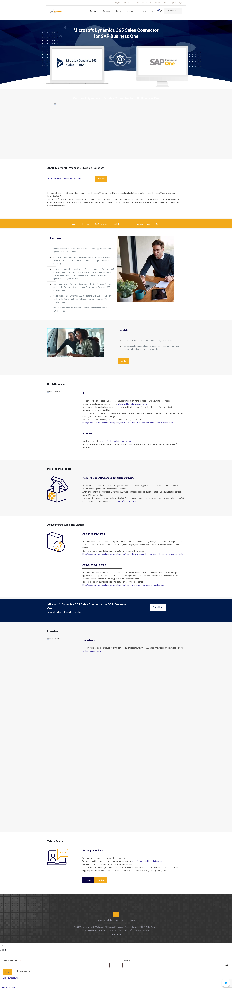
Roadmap (140, 2)
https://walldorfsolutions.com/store (132, 404)
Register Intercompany (124, 2)
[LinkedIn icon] (120, 934)
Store (157, 2)
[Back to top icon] (116, 914)
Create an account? (8, 987)
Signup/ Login (176, 2)
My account (172, 10)
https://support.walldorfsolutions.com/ (148, 861)
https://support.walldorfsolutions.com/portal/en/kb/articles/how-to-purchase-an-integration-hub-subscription (127, 422)
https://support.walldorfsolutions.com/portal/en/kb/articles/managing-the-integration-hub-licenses (123, 585)
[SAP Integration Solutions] (56, 11)
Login (7, 972)
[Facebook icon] (112, 934)
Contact (165, 2)
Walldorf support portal (126, 501)
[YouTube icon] (117, 934)
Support (149, 2)
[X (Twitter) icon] (115, 934)
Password (127, 960)
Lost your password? (11, 977)
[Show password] (226, 965)
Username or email (12, 960)
